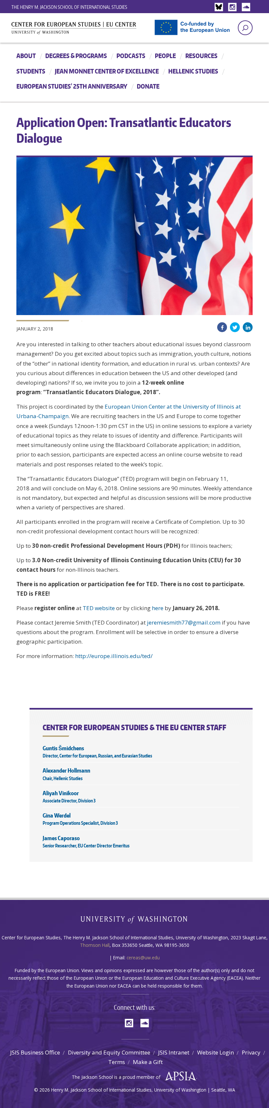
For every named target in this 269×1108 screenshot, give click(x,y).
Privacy (251, 1052)
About (26, 56)
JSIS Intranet (173, 1052)
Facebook (222, 327)
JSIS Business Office (35, 1052)
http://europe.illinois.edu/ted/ (114, 656)
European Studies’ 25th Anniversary (71, 86)
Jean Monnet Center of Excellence (107, 71)
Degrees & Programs (76, 56)
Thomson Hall (95, 945)
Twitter (235, 327)
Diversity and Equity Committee (109, 1052)
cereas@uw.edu (143, 957)
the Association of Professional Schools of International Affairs (179, 1076)
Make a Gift (148, 1062)
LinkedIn (248, 327)
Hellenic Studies (193, 71)
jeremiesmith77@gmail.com (183, 622)
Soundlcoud (247, 7)
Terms (116, 1062)
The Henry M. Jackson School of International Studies (69, 7)
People (165, 56)
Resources (201, 56)
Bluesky (220, 7)
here (157, 608)
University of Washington (135, 921)
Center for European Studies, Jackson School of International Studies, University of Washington (85, 30)
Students (30, 71)
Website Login (215, 1052)
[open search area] (245, 27)
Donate (148, 86)
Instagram (233, 7)
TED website (99, 608)
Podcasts (130, 56)
